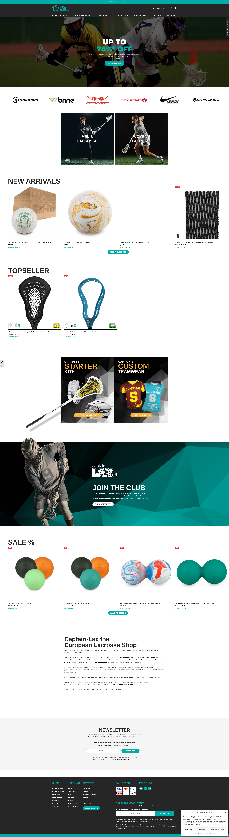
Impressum (213, 833)
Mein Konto (86, 788)
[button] (225, 812)
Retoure (85, 797)
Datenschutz (206, 833)
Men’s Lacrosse (59, 15)
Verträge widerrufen (91, 808)
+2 (19, 325)
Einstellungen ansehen (217, 829)
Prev (6, 216)
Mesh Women (56, 804)
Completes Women (58, 791)
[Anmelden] (171, 8)
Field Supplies (121, 15)
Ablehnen (202, 829)
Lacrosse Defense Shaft (126, 657)
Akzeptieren (189, 829)
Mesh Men (55, 801)
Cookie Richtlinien (74, 804)
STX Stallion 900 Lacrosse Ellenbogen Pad (23, 242)
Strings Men (56, 807)
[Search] (154, 8)
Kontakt (85, 791)
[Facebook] (141, 788)
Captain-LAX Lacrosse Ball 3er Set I (132, 603)
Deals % (157, 15)
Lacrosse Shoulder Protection (133, 660)
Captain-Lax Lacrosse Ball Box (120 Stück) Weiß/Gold (138, 242)
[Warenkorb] (176, 8)
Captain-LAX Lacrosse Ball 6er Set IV (76, 603)
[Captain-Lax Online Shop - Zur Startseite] (60, 8)
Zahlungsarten (87, 804)
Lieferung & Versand (89, 794)
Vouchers (172, 15)
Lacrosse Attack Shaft (146, 657)
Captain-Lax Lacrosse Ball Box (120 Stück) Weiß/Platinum (195, 242)
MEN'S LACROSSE (105, 745)
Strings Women (57, 810)
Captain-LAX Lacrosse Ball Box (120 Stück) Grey (80, 242)
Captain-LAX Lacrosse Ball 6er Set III (20, 603)
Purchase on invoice (114, 1)
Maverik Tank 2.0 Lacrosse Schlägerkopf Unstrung (81, 332)
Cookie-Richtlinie (197, 833)
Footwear (103, 15)
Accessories (140, 15)
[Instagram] (145, 788)
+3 (19, 236)
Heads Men (56, 794)
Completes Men (57, 788)
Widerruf (71, 797)
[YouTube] (149, 788)
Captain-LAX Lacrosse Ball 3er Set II (187, 603)
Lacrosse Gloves (115, 660)
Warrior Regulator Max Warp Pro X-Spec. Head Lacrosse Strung (30, 332)
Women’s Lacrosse (83, 15)
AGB (69, 794)
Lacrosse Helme (101, 662)
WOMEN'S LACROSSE (121, 745)
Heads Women (57, 797)
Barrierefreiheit (73, 807)
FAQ (84, 801)
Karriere (70, 801)
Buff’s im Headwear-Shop (123, 684)
